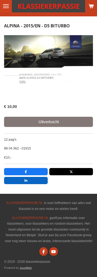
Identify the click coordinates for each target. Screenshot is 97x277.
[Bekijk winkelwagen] (91, 6)
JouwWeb (26, 267)
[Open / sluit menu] (6, 6)
